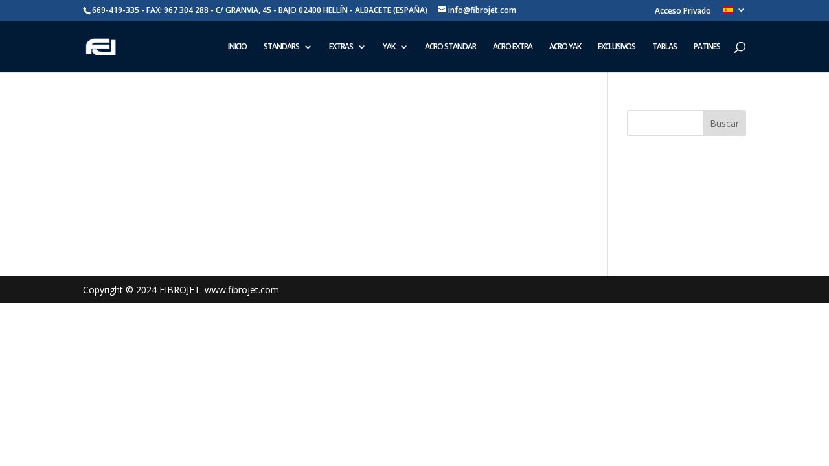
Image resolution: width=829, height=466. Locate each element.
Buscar (724, 123)
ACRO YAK (565, 47)
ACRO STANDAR (450, 47)
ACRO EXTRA (512, 47)
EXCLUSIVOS (616, 47)
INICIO (237, 47)
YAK (389, 47)
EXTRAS (341, 47)
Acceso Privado (683, 11)
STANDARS (281, 47)
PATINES (707, 47)
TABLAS (664, 47)
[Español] (734, 13)
